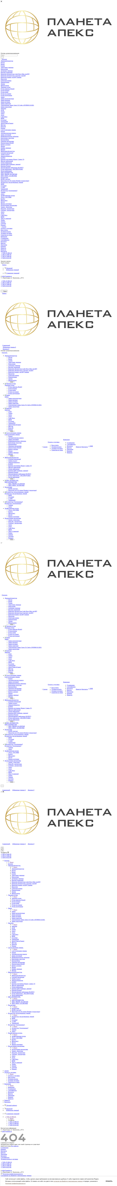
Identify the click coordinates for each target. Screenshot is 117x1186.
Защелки (14, 926)
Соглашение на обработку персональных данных (16, 1175)
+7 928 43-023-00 (6, 258)
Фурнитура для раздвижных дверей (23, 1016)
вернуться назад (6, 1146)
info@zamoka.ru (7, 276)
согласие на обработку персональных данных (68, 1181)
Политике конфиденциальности (15, 1183)
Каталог (10, 864)
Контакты (4, 1151)
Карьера (3, 1149)
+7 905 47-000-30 (6, 253)
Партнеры (4, 1154)
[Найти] (2, 57)
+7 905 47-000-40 (6, 256)
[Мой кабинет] (1, 788)
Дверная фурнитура (18, 869)
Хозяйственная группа (19, 1036)
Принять (109, 1181)
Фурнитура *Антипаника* (20, 1028)
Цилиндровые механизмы (20, 1049)
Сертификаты (5, 1157)
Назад (12, 862)
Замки (14, 911)
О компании (4, 1147)
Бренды (3, 1152)
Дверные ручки (16, 898)
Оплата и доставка (14, 1075)
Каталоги (4, 1156)
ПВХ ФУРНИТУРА (18, 1000)
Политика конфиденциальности (13, 1174)
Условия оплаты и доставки (9, 1159)
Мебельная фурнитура (19, 975)
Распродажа (15, 1008)
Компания (11, 1087)
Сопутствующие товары (19, 951)
